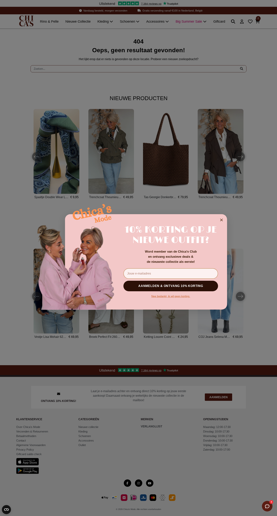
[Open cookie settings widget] (6, 509)
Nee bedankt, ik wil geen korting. (170, 296)
